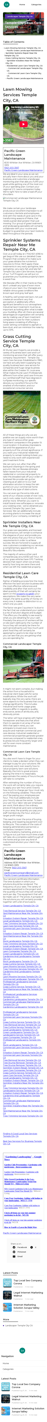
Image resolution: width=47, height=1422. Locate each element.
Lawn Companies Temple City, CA (19, 951)
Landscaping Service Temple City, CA (21, 1035)
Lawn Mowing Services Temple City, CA (22, 48)
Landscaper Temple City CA (19, 16)
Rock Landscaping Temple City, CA (20, 941)
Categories (36, 4)
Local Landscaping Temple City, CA (20, 921)
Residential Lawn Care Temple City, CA (24, 66)
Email (20, 1256)
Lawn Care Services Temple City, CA (20, 926)
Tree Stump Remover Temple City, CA (22, 1063)
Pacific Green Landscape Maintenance (25, 50)
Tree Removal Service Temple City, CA (22, 911)
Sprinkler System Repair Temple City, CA (23, 1068)
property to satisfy (25, 594)
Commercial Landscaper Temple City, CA (23, 979)
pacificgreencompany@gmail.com (21, 873)
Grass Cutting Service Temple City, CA (23, 58)
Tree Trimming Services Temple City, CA (23, 923)
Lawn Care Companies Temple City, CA (22, 1070)
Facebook (22, 1247)
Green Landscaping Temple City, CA (20, 906)
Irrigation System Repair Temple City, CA (23, 918)
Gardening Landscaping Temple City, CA (23, 999)
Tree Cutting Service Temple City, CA (21, 1027)
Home (22, 4)
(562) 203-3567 (11, 168)
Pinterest (22, 1252)
